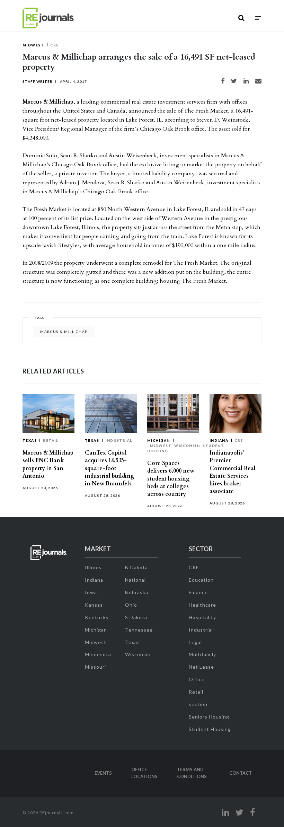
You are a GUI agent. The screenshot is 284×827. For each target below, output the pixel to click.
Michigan (158, 440)
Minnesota (98, 654)
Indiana (219, 440)
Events (103, 773)
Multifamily (202, 654)
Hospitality (202, 617)
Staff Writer (38, 81)
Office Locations (144, 773)
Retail (50, 440)
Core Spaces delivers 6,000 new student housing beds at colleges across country (170, 478)
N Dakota (136, 567)
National (135, 580)
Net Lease (201, 667)
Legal (195, 642)
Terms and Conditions (192, 773)
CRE (54, 45)
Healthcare (202, 605)
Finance (198, 592)
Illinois (93, 567)
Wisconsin (187, 445)
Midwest (33, 45)
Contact (240, 773)
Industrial (118, 440)
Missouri (95, 667)
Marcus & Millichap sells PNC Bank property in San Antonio (48, 464)
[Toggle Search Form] (241, 18)
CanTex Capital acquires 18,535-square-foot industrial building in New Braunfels (109, 468)
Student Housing (210, 729)
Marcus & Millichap (48, 102)
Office (197, 679)
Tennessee (139, 630)
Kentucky (97, 617)
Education (201, 580)
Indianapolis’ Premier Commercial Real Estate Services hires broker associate (233, 472)
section (198, 704)
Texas (30, 440)
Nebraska (136, 592)
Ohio (131, 605)
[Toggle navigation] (258, 18)
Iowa (91, 592)
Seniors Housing (209, 717)
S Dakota (136, 617)
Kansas (94, 605)
